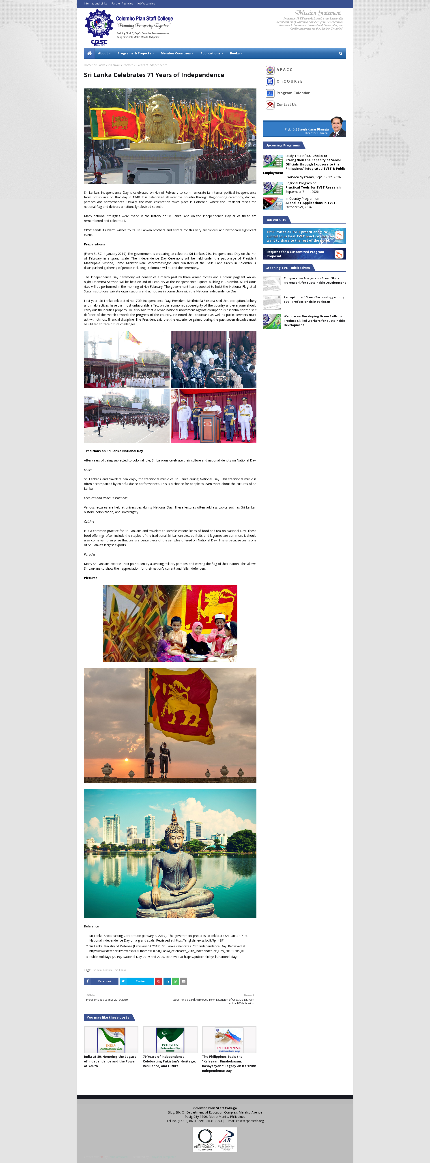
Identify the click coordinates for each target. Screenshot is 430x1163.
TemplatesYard (118, 1157)
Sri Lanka (99, 65)
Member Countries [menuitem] (176, 53)
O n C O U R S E (289, 81)
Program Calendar (293, 92)
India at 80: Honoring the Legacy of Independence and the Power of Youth (110, 1061)
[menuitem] (89, 53)
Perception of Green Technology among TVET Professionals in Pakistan (314, 299)
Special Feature (103, 970)
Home (88, 65)
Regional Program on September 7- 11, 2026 (314, 187)
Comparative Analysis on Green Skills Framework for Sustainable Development (315, 280)
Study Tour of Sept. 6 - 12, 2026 (304, 166)
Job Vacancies (146, 3)
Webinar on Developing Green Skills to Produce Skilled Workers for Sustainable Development (314, 320)
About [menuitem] (103, 53)
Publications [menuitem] (210, 53)
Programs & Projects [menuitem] (134, 53)
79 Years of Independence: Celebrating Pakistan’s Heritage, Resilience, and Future (169, 1061)
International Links (95, 3)
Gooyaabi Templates (162, 1157)
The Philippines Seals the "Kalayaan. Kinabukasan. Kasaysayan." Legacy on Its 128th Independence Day (229, 1063)
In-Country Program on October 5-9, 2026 (311, 202)
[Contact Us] (271, 104)
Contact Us (286, 104)
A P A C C (284, 69)
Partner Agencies (122, 3)
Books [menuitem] (235, 53)
